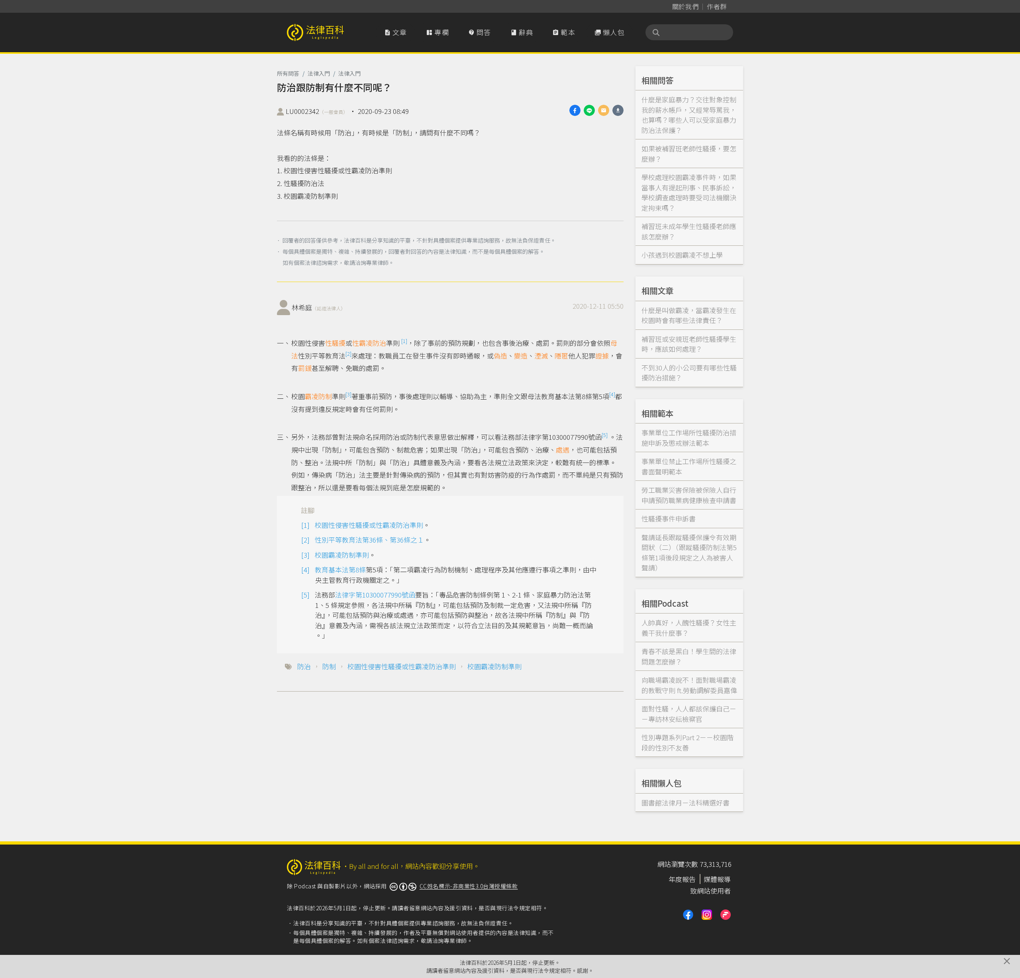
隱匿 (561, 356)
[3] (348, 394)
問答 (479, 32)
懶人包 (609, 32)
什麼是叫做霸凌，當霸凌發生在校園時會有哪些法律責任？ (688, 315)
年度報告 (682, 879)
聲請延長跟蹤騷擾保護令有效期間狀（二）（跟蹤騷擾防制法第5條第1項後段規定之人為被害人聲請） (689, 552)
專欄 (437, 32)
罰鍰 (305, 368)
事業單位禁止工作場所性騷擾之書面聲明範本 (688, 466)
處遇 (562, 450)
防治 (379, 343)
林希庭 (318, 307)
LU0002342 (317, 111)
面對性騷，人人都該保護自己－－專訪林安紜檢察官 (688, 714)
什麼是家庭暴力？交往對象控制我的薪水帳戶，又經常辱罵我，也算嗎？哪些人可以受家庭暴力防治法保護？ (688, 114)
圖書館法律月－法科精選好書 (685, 802)
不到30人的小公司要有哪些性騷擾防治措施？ (689, 373)
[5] (605, 435)
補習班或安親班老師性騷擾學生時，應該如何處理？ (688, 344)
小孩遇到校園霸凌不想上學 (682, 255)
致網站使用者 (710, 891)
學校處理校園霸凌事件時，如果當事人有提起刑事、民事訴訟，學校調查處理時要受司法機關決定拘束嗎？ (688, 192)
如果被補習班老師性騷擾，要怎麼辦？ (688, 153)
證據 (602, 356)
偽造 (500, 356)
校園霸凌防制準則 (342, 555)
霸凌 (311, 396)
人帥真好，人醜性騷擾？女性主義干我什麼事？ (688, 627)
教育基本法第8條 (340, 569)
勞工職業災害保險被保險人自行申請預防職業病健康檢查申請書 (688, 495)
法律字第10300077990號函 (375, 595)
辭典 (522, 32)
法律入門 (319, 73)
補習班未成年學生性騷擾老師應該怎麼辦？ (688, 231)
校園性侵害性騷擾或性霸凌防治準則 (369, 525)
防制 (325, 396)
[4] (612, 394)
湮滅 (541, 356)
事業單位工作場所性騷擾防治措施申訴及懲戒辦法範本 (688, 437)
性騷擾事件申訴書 (668, 518)
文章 (395, 32)
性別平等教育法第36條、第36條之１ (369, 540)
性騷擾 (335, 343)
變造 (521, 356)
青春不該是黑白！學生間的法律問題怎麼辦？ (688, 656)
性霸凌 (362, 343)
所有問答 (288, 73)
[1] (404, 341)
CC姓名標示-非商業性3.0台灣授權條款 (469, 886)
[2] (348, 353)
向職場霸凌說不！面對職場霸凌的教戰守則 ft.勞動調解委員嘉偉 (689, 685)
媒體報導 (717, 879)
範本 (563, 32)
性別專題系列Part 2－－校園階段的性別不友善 (687, 742)
